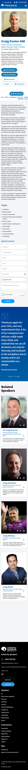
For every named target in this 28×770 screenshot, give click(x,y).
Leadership (4, 715)
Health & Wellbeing (7, 707)
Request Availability (9, 74)
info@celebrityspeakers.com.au (9, 663)
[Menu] (25, 4)
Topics (7, 84)
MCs (3, 746)
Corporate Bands (6, 731)
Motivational (5, 718)
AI (2, 694)
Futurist (3, 704)
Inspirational (5, 712)
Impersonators (5, 736)
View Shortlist (21, 2)
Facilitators (4, 750)
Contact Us (8, 680)
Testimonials (20, 84)
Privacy (3, 763)
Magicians (4, 739)
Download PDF (10, 79)
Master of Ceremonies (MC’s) (10, 752)
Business (4, 699)
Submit (8, 301)
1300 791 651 (8, 2)
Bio (2, 97)
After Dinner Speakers (7, 696)
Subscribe (8, 684)
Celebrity (4, 702)
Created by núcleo (6, 767)
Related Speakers (21, 98)
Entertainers (6, 725)
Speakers (5, 690)
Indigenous (4, 710)
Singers (3, 742)
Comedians (4, 728)
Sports (3, 720)
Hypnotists (4, 734)
